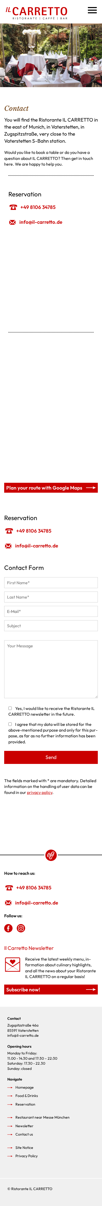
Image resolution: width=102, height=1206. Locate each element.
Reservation (25, 1104)
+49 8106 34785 (38, 207)
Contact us (24, 1134)
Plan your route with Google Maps (44, 488)
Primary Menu (91, 9)
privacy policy (39, 792)
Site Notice (24, 1147)
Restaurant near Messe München (42, 1117)
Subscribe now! (23, 989)
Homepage (24, 1087)
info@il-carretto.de (40, 222)
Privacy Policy (26, 1156)
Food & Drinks (26, 1095)
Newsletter (24, 1126)
